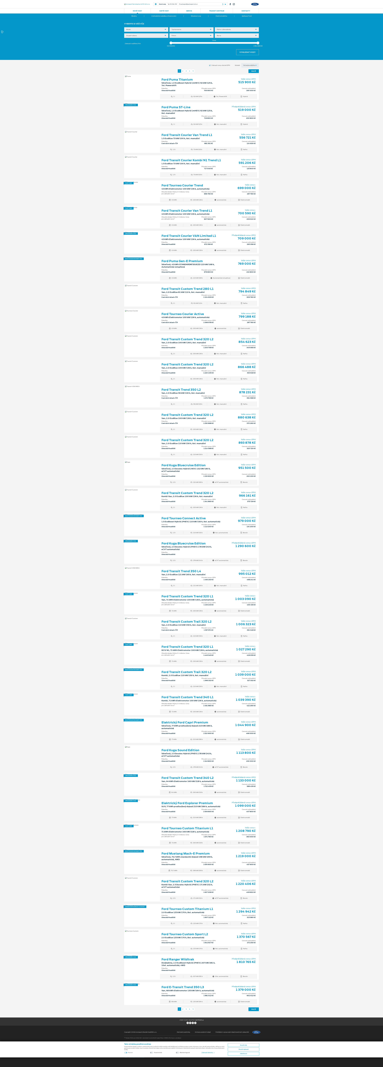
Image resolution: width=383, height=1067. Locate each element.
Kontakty (246, 11)
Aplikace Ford (247, 16)
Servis (189, 11)
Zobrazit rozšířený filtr (133, 44)
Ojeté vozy (164, 11)
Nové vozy (137, 11)
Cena (214, 40)
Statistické (158, 1053)
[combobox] (146, 29)
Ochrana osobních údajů (203, 1032)
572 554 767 (176, 4)
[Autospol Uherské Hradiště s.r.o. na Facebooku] (231, 4)
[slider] (171, 43)
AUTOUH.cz (199, 1020)
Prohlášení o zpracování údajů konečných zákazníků (232, 1032)
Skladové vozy (196, 16)
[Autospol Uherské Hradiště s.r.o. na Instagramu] (234, 4)
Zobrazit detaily (207, 1053)
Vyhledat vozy (247, 52)
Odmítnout (243, 1053)
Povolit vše (243, 1045)
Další (253, 71)
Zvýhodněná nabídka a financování (163, 16)
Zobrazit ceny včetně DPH (220, 65)
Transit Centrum (216, 11)
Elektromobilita (221, 16)
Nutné (130, 1053)
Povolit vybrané (243, 1049)
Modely (134, 16)
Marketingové (185, 1053)
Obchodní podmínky (183, 1032)
